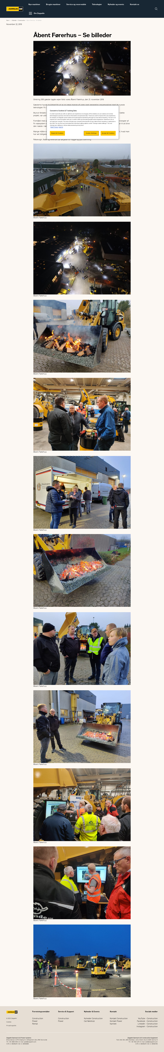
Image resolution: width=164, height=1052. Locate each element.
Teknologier (97, 4)
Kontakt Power (116, 1021)
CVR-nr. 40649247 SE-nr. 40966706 (146, 1044)
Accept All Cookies (108, 133)
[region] (83, 122)
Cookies (8, 1022)
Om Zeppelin (39, 13)
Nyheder (14, 20)
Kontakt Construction (119, 1018)
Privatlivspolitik (11, 1025)
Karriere (113, 1024)
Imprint (61, 127)
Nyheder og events (116, 4)
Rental (35, 1024)
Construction (21, 20)
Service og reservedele (76, 4)
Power (34, 1021)
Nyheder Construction (93, 1018)
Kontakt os (134, 4)
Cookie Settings (91, 133)
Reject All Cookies (57, 133)
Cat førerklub (89, 1021)
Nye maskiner (34, 4)
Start (7, 20)
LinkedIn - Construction (148, 1024)
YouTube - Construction (148, 1018)
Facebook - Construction (147, 1021)
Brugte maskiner (53, 4)
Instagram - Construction (147, 1026)
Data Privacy (54, 127)
